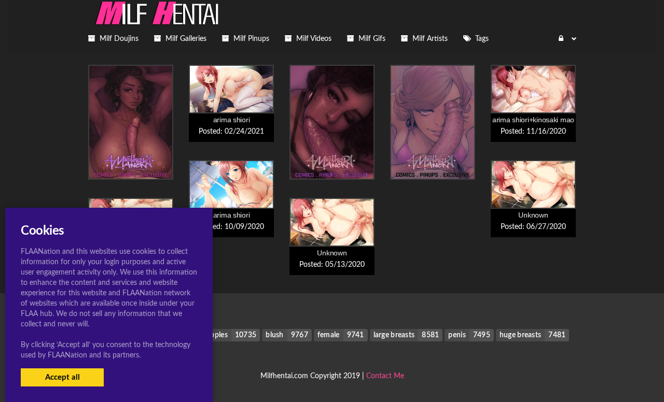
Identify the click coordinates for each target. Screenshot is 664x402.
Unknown (533, 215)
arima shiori (231, 120)
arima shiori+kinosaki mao (533, 120)
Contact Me (385, 376)
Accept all (62, 377)
